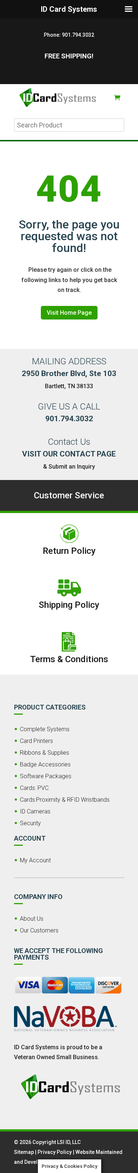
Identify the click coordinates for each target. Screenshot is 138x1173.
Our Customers (39, 930)
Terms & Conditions (69, 659)
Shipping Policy (69, 605)
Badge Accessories (45, 764)
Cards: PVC (34, 787)
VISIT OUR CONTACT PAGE (69, 454)
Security (30, 823)
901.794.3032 (78, 35)
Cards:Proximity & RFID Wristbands (65, 799)
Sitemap (24, 1152)
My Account (35, 860)
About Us (31, 918)
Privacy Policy (55, 1152)
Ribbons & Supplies (44, 752)
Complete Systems (45, 729)
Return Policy (69, 551)
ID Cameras (35, 811)
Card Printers (36, 740)
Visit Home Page (69, 312)
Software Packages (45, 776)
